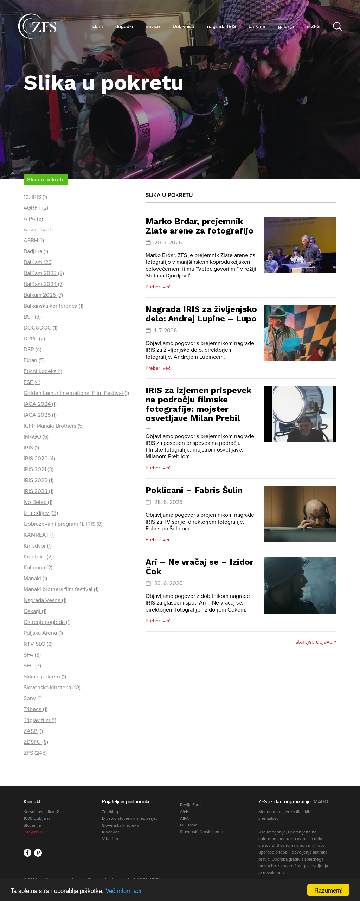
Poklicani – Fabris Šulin (194, 490)
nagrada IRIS (221, 27)
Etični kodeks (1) (43, 371)
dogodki (124, 27)
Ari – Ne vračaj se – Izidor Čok (199, 566)
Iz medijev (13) (41, 513)
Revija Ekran (191, 804)
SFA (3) (32, 654)
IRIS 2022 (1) (38, 480)
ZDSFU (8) (36, 742)
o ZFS (313, 27)
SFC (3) (32, 665)
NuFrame (189, 825)
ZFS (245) (35, 752)
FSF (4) (32, 382)
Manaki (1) (35, 578)
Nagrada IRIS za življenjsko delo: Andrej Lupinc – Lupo (201, 314)
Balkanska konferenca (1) (53, 305)
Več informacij (124, 890)
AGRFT (186, 811)
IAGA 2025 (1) (40, 414)
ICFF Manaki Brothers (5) (54, 425)
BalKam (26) (38, 262)
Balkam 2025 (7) (43, 295)
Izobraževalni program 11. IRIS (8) (63, 524)
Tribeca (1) (35, 709)
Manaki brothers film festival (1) (61, 589)
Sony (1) (33, 698)
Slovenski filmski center (202, 831)
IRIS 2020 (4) (39, 458)
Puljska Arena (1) (43, 633)
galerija (286, 27)
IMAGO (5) (36, 436)
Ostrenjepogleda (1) (47, 622)
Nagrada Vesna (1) (45, 600)
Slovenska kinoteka (120, 825)
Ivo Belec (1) (38, 502)
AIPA (184, 818)
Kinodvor (110, 832)
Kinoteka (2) (38, 556)
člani (97, 27)
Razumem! (328, 890)
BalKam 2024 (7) (44, 284)
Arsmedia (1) (38, 229)
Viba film (110, 838)
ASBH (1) (34, 240)
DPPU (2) (34, 338)
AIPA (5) (33, 218)
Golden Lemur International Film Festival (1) (76, 393)
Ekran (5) (34, 360)
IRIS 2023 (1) (38, 491)
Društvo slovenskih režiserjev (130, 818)
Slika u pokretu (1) (45, 676)
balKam (257, 27)
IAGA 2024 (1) (40, 404)
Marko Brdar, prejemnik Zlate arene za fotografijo (199, 226)
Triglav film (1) (40, 720)
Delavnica (183, 27)
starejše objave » (316, 641)
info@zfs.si (33, 832)
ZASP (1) (33, 731)
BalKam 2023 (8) (44, 273)
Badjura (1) (36, 251)
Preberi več (158, 287)
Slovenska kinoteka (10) (52, 687)
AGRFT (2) (36, 207)
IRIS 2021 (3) (38, 469)
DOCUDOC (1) (40, 327)
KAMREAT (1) (39, 534)
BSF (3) (32, 316)
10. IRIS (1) (35, 196)
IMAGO (320, 802)
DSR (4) (32, 349)
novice (153, 27)
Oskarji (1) (35, 611)
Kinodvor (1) (38, 545)
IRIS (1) (31, 447)
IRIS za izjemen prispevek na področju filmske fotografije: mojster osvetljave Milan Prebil (198, 404)
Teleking (110, 811)
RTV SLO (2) (38, 643)
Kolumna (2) (38, 567)
